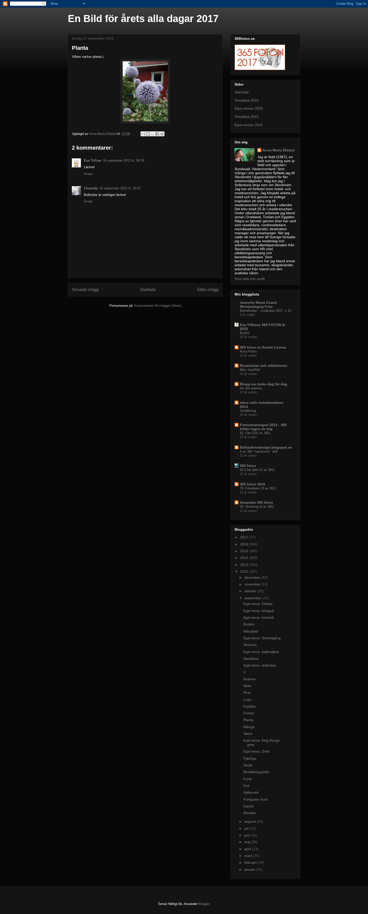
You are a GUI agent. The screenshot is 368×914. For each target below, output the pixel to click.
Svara (88, 174)
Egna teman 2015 (249, 125)
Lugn (247, 700)
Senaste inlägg (85, 289)
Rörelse (249, 813)
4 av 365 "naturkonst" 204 (258, 451)
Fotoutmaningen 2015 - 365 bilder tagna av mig (263, 427)
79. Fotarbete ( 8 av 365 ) (258, 488)
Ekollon (249, 624)
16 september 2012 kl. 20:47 (120, 188)
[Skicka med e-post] (142, 133)
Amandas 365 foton (256, 502)
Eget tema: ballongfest (261, 652)
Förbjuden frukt (255, 799)
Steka (247, 734)
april (248, 849)
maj (247, 842)
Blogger (204, 904)
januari (250, 869)
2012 (244, 571)
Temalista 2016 (247, 100)
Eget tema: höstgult (258, 611)
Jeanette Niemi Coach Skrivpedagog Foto (258, 304)
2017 (244, 537)
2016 (244, 544)
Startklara (251, 659)
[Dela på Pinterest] (161, 133)
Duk (246, 786)
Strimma (250, 645)
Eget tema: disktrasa (259, 665)
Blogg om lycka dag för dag (263, 384)
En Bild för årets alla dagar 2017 (143, 18)
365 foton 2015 (252, 484)
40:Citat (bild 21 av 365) (257, 470)
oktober (250, 591)
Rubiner (249, 679)
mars (248, 856)
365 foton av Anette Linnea (263, 347)
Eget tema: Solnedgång (262, 638)
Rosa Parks (248, 351)
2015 (244, 551)
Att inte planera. (251, 388)
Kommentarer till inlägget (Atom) (157, 306)
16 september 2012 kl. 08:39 (123, 160)
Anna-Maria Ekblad (278, 150)
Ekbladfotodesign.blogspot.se (266, 447)
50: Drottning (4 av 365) (257, 506)
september (253, 598)
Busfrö (244, 333)
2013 (244, 565)
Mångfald (250, 631)
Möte (247, 686)
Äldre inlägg (208, 289)
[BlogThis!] (147, 133)
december (252, 577)
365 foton (248, 466)
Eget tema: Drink (256, 751)
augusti (250, 821)
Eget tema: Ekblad (257, 604)
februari (251, 862)
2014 (244, 558)
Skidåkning (248, 411)
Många (248, 727)
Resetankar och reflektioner (263, 366)
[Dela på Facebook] (157, 133)
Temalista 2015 (247, 117)
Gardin (248, 806)
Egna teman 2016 (249, 108)
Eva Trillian (92, 160)
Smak (247, 765)
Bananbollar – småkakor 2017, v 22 (265, 311)
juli (247, 828)
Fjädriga (249, 758)
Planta (248, 720)
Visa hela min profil (250, 279)
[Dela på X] (152, 133)
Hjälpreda (251, 792)
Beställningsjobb (256, 772)
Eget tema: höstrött (258, 618)
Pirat (247, 693)
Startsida (148, 289)
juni (247, 835)
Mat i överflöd (250, 370)
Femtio (248, 713)
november (252, 584)
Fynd (247, 779)
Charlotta (91, 188)
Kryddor (249, 706)
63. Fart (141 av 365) (255, 433)
